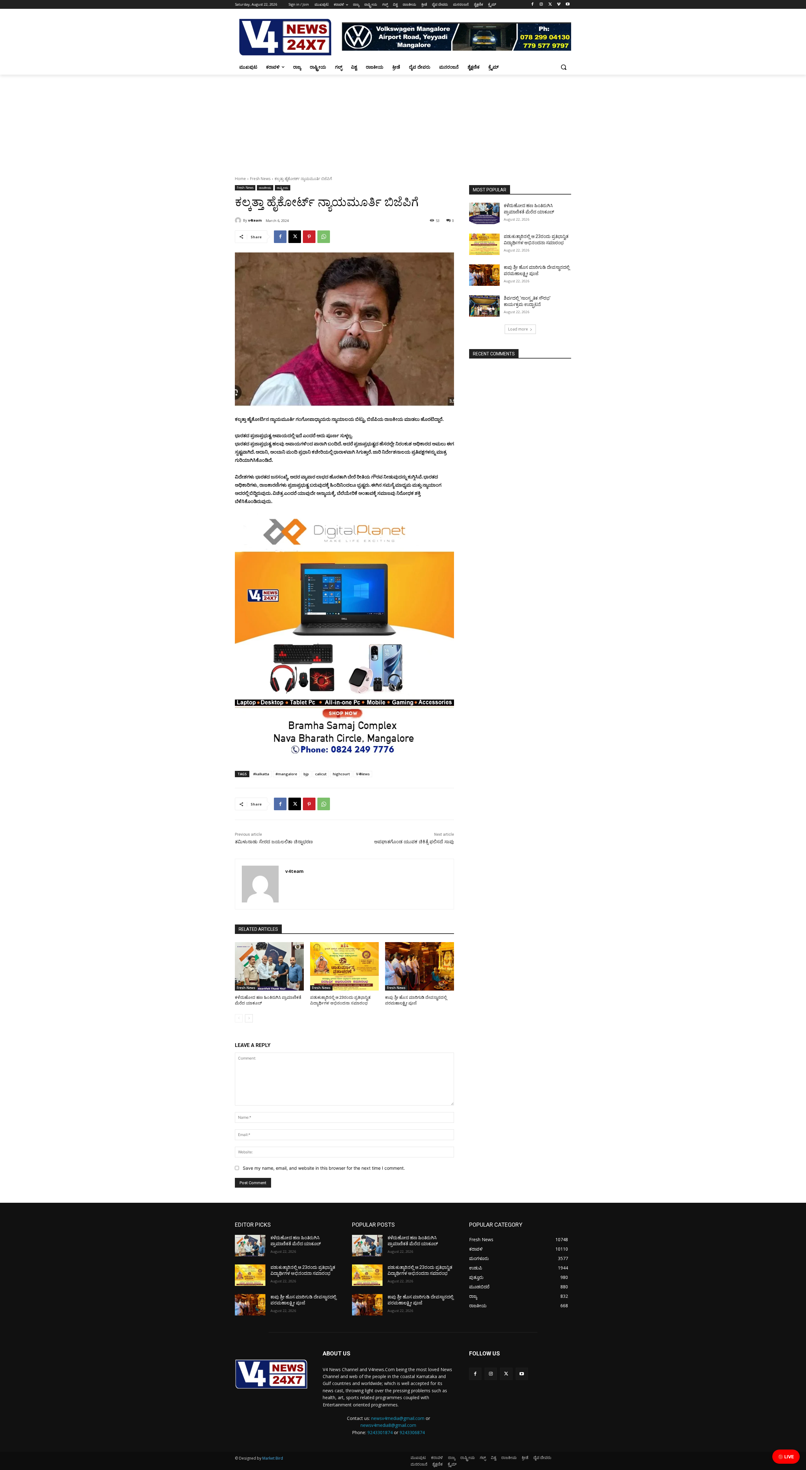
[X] (550, 4)
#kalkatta (261, 774)
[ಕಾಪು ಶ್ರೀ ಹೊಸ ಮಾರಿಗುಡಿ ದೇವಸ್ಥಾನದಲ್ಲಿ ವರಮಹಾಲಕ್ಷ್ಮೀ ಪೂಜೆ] (419, 966)
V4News (363, 774)
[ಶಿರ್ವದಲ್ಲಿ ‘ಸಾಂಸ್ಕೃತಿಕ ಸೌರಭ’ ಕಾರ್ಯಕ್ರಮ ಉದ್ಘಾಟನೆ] (484, 306)
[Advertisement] (403, 122)
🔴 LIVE (786, 1456)
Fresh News (260, 178)
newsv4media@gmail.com (397, 1418)
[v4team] (239, 220)
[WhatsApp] (323, 236)
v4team (255, 220)
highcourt (341, 774)
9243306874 (412, 1432)
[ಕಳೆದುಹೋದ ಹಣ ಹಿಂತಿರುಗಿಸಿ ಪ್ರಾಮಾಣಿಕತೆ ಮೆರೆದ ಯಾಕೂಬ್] (269, 966)
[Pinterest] (309, 236)
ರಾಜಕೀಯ (265, 187)
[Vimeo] (558, 4)
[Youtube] (567, 4)
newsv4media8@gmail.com (388, 1425)
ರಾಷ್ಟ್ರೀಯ (282, 187)
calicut (320, 774)
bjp (306, 774)
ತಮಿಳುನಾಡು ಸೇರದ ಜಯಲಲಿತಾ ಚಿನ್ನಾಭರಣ (274, 842)
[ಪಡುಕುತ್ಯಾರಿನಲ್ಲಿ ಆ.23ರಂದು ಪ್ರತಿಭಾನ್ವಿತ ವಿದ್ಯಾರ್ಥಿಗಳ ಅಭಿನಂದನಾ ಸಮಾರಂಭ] (344, 966)
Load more (518, 329)
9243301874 (380, 1432)
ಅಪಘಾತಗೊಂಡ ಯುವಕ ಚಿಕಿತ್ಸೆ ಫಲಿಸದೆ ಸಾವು (414, 842)
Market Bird (272, 1458)
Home (240, 178)
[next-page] (249, 1018)
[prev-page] (239, 1018)
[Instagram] (541, 4)
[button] (563, 67)
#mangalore (286, 774)
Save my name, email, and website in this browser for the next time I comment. (324, 1168)
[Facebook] (532, 4)
